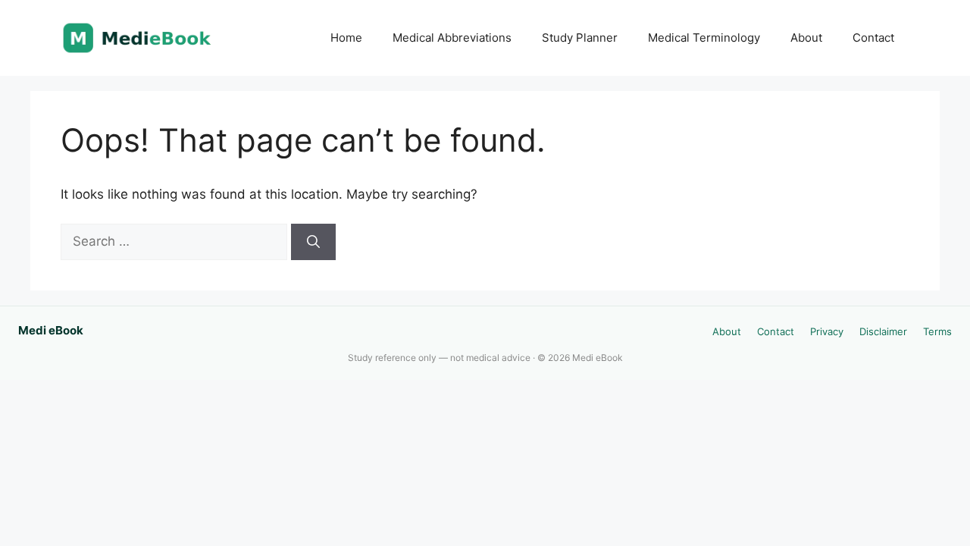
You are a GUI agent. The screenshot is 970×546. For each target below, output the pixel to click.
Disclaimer (883, 331)
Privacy (826, 331)
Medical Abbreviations (452, 37)
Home (346, 37)
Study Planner (580, 37)
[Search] (313, 242)
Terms (937, 331)
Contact (873, 37)
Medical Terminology (704, 37)
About (806, 37)
